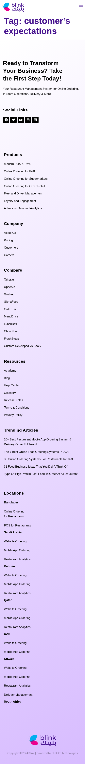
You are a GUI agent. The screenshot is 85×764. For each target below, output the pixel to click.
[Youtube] (21, 120)
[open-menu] (81, 7)
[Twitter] (13, 120)
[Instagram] (28, 120)
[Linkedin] (35, 120)
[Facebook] (6, 120)
